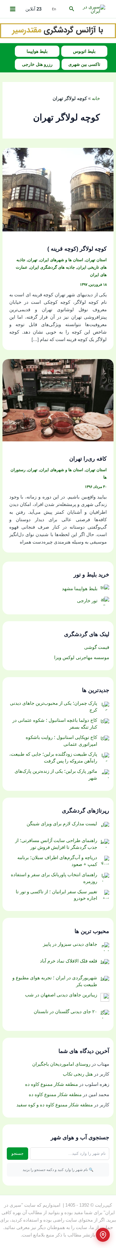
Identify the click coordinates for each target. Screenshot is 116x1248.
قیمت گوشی (96, 647)
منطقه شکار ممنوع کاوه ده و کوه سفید (54, 1104)
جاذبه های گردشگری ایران (52, 267)
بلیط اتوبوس (84, 51)
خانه (96, 98)
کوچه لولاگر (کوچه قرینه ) (77, 248)
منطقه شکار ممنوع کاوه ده (51, 1084)
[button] (71, 9)
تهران (32, 259)
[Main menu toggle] (12, 9)
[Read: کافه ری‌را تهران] (58, 400)
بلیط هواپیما (37, 51)
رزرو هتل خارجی (37, 64)
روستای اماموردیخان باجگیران (61, 1064)
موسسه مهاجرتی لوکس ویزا (81, 657)
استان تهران (96, 259)
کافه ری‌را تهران (88, 458)
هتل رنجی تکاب (78, 1074)
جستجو (17, 1153)
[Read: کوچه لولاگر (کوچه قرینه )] (58, 189)
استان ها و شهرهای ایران (61, 259)
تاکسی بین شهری (84, 64)
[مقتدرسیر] (58, 30)
